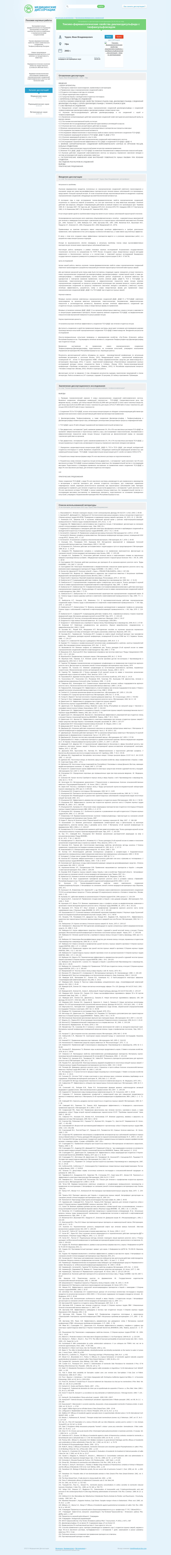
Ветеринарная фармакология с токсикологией (90, 17)
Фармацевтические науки (38, 104)
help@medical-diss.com (138, 1548)
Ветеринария (80, 1548)
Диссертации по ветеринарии (64, 17)
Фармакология (69, 1548)
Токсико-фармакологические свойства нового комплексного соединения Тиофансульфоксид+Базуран (39, 43)
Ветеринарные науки (38, 112)
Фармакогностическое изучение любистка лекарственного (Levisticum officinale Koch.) (38, 65)
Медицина (59, 1548)
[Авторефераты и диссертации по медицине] (40, 8)
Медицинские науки (39, 96)
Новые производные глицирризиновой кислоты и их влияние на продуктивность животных (39, 55)
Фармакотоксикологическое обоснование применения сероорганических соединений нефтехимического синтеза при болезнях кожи (39, 77)
